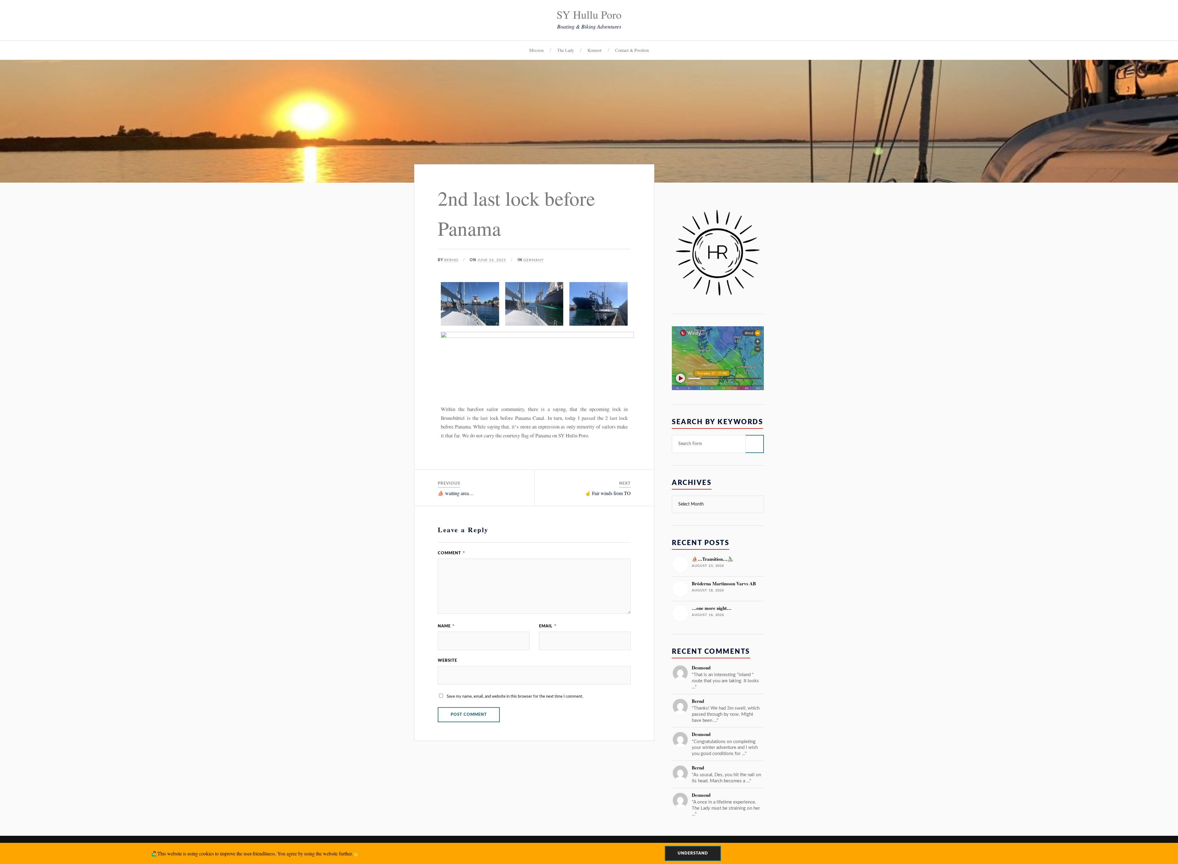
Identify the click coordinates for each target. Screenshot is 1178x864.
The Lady (565, 50)
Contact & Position (632, 50)
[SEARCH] (754, 444)
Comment (451, 553)
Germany (533, 260)
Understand (693, 853)
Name (446, 626)
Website (447, 660)
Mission (536, 50)
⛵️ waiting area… (456, 493)
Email (547, 626)
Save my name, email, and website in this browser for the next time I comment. (515, 696)
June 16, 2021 (491, 260)
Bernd (451, 260)
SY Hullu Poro (589, 14)
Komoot (594, 50)
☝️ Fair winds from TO (608, 493)
